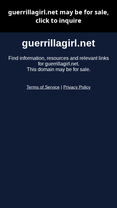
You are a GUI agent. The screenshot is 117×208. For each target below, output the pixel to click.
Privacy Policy (76, 87)
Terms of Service (43, 87)
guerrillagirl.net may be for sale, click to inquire (58, 16)
